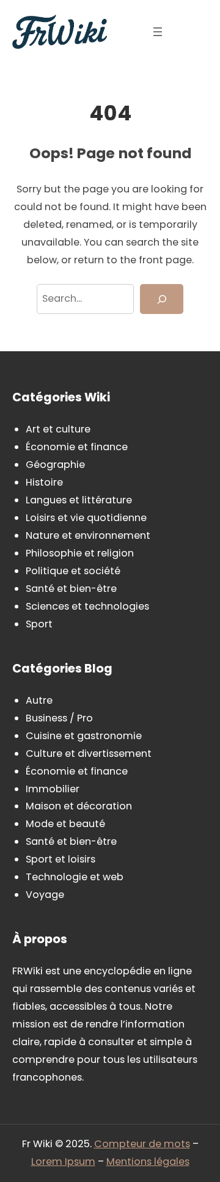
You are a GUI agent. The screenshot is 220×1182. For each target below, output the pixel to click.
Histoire (44, 482)
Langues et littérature (79, 500)
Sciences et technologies (87, 606)
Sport (39, 624)
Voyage (45, 895)
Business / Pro (59, 718)
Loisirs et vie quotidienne (86, 518)
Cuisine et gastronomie (84, 736)
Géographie (55, 465)
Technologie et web (74, 877)
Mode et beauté (65, 824)
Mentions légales (147, 1162)
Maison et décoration (79, 806)
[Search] (161, 299)
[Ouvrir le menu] (157, 31)
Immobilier (52, 789)
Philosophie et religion (80, 553)
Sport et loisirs (60, 859)
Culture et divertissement (89, 753)
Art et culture (58, 429)
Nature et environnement (88, 535)
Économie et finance (77, 447)
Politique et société (73, 571)
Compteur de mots (142, 1144)
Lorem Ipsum (63, 1162)
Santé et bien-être (71, 589)
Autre (39, 700)
